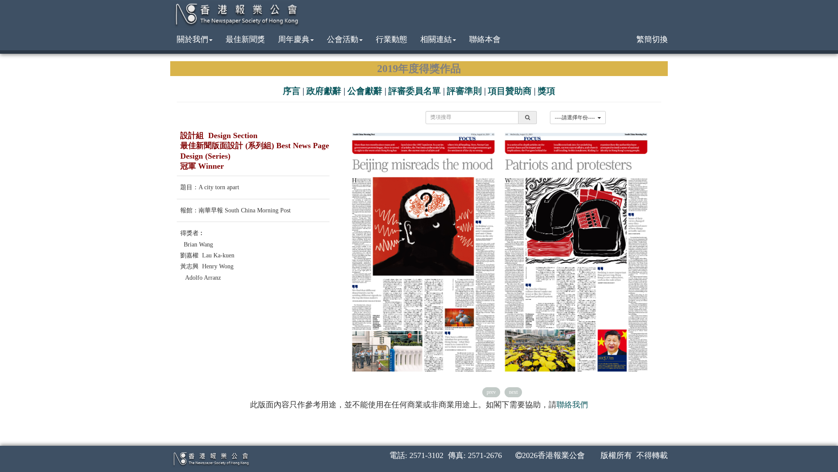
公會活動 (342, 39)
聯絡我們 (572, 404)
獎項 (546, 91)
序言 (291, 91)
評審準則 (464, 91)
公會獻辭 (364, 91)
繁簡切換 (652, 39)
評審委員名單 (414, 91)
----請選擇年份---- (576, 118)
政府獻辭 (323, 91)
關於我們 (192, 39)
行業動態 (391, 39)
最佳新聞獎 (245, 39)
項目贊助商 (510, 91)
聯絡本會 (485, 39)
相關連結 (436, 39)
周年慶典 (293, 39)
